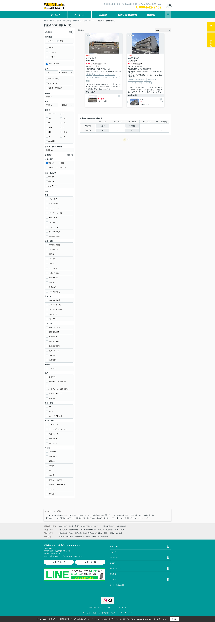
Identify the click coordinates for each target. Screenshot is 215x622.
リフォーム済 (54, 208)
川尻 (71, 537)
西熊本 (61, 537)
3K (63, 127)
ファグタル (133, 60)
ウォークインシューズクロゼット (58, 389)
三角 (67, 537)
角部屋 (51, 475)
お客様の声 (114, 557)
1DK (49, 118)
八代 (98, 69)
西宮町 (94, 58)
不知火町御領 (84, 530)
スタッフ (113, 552)
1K (63, 114)
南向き (51, 470)
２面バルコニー (54, 273)
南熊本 (81, 537)
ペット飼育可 (54, 203)
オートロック (54, 424)
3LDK (65, 132)
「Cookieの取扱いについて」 (145, 619)
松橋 (93, 537)
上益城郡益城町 (120, 526)
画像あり (51, 176)
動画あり (51, 181)
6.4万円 (132, 126)
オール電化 (53, 268)
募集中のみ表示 (53, 63)
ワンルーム (52, 114)
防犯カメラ (53, 443)
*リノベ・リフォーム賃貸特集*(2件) (90, 515)
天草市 (71, 526)
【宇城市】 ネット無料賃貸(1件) (142, 515)
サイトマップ (121, 607)
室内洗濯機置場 (54, 245)
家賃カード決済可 (55, 480)
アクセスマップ (115, 568)
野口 (70, 530)
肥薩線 (106, 533)
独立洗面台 (53, 360)
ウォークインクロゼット (58, 381)
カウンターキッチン (56, 309)
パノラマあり (53, 186)
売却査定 (113, 579)
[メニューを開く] (168, 14)
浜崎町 (75, 530)
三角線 (71, 533)
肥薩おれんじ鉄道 (116, 533)
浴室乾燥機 (53, 337)
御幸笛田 (101, 530)
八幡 (122, 530)
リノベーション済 (55, 213)
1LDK (65, 118)
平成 (76, 537)
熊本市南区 (63, 526)
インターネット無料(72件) (54, 515)
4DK (64, 136)
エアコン (52, 368)
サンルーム (53, 489)
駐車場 (60, 41)
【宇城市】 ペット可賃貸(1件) (56, 518)
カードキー (53, 222)
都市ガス (52, 263)
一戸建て (51, 57)
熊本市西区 (85, 526)
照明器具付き (54, 278)
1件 (102, 130)
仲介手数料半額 (54, 236)
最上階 (51, 466)
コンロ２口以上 (54, 300)
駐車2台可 (52, 287)
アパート (51, 48)
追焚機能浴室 (54, 332)
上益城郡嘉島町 (108, 526)
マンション (52, 52)
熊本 (107, 537)
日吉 (112, 530)
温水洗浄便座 (54, 341)
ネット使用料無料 (55, 416)
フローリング (54, 249)
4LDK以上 (51, 141)
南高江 (117, 530)
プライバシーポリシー (107, 607)
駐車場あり (53, 456)
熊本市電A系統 (88, 533)
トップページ (114, 546)
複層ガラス (53, 438)
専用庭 (51, 254)
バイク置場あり (54, 292)
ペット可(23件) (71, 515)
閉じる (174, 619)
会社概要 (151, 15)
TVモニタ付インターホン (58, 429)
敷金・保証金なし (54, 78)
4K (49, 136)
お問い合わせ (60, 562)
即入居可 (52, 494)
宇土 (102, 537)
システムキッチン (55, 305)
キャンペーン (54, 227)
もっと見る (106, 89)
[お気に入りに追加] (118, 96)
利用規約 (93, 607)
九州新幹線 (98, 533)
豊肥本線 (78, 533)
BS (50, 407)
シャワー (52, 355)
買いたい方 (79, 15)
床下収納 (52, 377)
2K (49, 123)
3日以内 (51, 167)
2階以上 (52, 461)
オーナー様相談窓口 (117, 585)
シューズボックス (55, 394)
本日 (62, 163)
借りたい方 (56, 15)
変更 (70, 32)
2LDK (50, 127)
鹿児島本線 (91, 69)
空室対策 (103, 15)
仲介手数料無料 (54, 232)
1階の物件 (52, 452)
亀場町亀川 (63, 530)
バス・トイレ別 (54, 327)
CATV (51, 411)
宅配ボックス (54, 434)
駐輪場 (51, 282)
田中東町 (136, 58)
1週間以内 (62, 167)
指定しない (52, 163)
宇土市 (98, 526)
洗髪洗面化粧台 (54, 346)
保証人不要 (53, 218)
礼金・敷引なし (53, 83)
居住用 (50, 41)
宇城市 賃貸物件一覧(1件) (99, 518)
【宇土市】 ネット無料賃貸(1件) (116, 515)
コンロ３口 (53, 319)
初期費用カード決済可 (57, 484)
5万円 (103, 126)
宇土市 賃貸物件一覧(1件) (79, 518)
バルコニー (53, 259)
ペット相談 (53, 199)
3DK (49, 132)
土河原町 (93, 530)
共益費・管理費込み (55, 88)
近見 (107, 530)
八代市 (90, 58)
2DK (64, 123)
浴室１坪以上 (54, 351)
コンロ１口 (53, 314)
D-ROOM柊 (91, 60)
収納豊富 (52, 398)
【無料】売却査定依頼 (127, 15)
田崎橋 (87, 537)
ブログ (112, 563)
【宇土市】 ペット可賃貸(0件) (122, 518)
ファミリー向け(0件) (142, 518)
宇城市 (77, 526)
